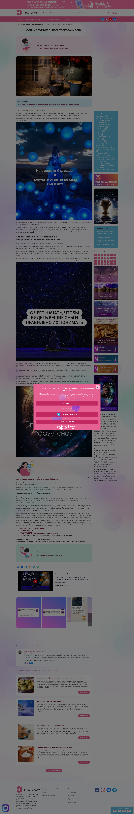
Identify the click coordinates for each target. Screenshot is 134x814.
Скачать (67, 403)
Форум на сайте (67, 422)
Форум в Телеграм (69, 414)
